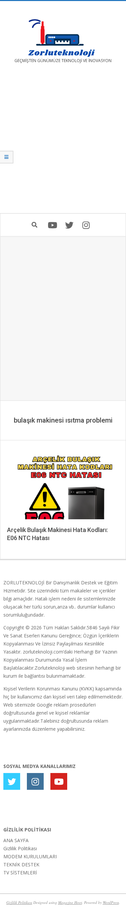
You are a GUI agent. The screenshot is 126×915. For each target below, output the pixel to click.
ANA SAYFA (16, 840)
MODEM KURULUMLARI (30, 856)
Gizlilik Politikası (20, 848)
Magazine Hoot (70, 902)
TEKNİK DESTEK (21, 864)
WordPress (111, 902)
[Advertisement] (63, 143)
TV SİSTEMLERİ (20, 872)
